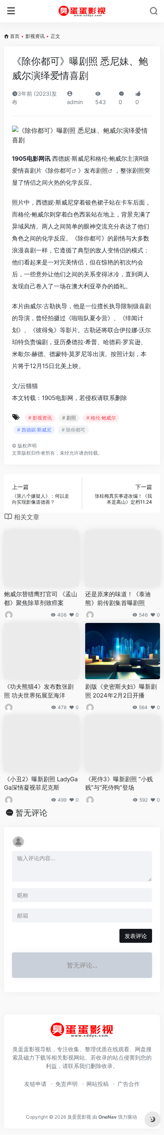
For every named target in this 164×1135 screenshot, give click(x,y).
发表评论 (136, 935)
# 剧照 (69, 418)
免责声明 (66, 1083)
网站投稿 (97, 1083)
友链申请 (35, 1083)
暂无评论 (31, 813)
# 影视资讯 (40, 418)
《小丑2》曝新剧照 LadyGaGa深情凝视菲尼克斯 (41, 783)
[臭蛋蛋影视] (82, 11)
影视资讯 (35, 36)
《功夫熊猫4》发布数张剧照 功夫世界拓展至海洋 (39, 691)
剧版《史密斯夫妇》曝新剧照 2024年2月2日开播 (121, 691)
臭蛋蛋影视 (79, 1117)
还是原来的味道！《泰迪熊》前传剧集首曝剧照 (118, 598)
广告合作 (128, 1083)
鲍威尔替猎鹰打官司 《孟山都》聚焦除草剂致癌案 (40, 598)
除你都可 (60, 170)
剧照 (102, 170)
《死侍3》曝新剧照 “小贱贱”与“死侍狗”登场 (119, 783)
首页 (15, 36)
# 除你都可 (73, 430)
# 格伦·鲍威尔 (101, 418)
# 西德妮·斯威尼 (34, 430)
